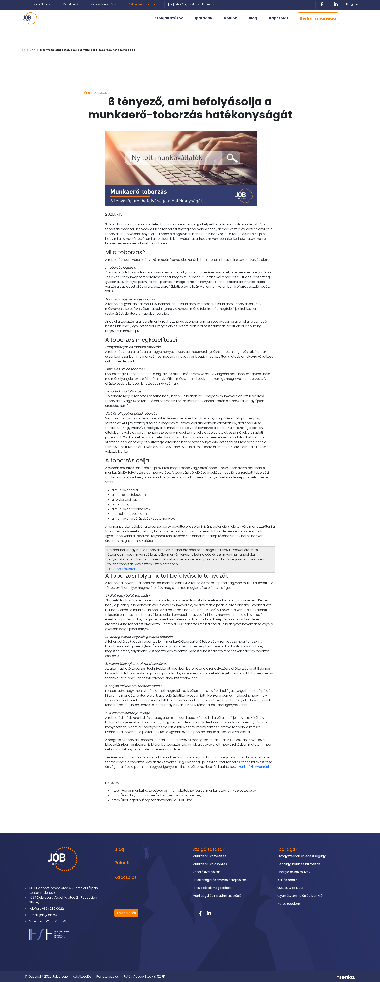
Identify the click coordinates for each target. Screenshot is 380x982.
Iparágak (203, 18)
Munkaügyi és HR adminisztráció (217, 895)
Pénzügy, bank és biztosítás (298, 864)
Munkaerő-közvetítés (209, 856)
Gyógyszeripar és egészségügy (301, 856)
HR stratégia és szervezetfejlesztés (219, 880)
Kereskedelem (288, 903)
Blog (253, 18)
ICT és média (287, 880)
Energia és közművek (293, 872)
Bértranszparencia (318, 18)
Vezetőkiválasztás (102, 4)
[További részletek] (122, 569)
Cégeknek (70, 4)
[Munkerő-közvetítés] (253, 766)
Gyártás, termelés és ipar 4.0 (300, 895)
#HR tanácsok (95, 92)
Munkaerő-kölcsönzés (209, 864)
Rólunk (230, 18)
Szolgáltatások (168, 18)
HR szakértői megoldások (212, 888)
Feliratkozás (126, 913)
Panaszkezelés (107, 976)
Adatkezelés (82, 976)
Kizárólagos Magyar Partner (193, 4)
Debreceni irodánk (141, 4)
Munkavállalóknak (37, 4)
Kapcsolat (278, 18)
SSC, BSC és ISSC (290, 888)
